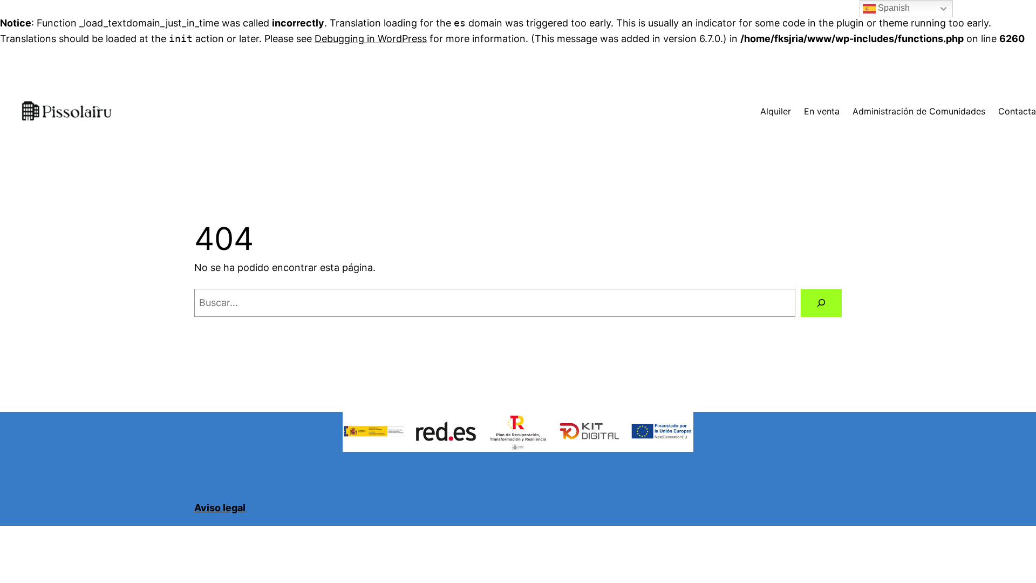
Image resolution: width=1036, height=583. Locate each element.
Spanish (893, 7)
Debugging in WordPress (371, 38)
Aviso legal (220, 507)
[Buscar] (821, 303)
